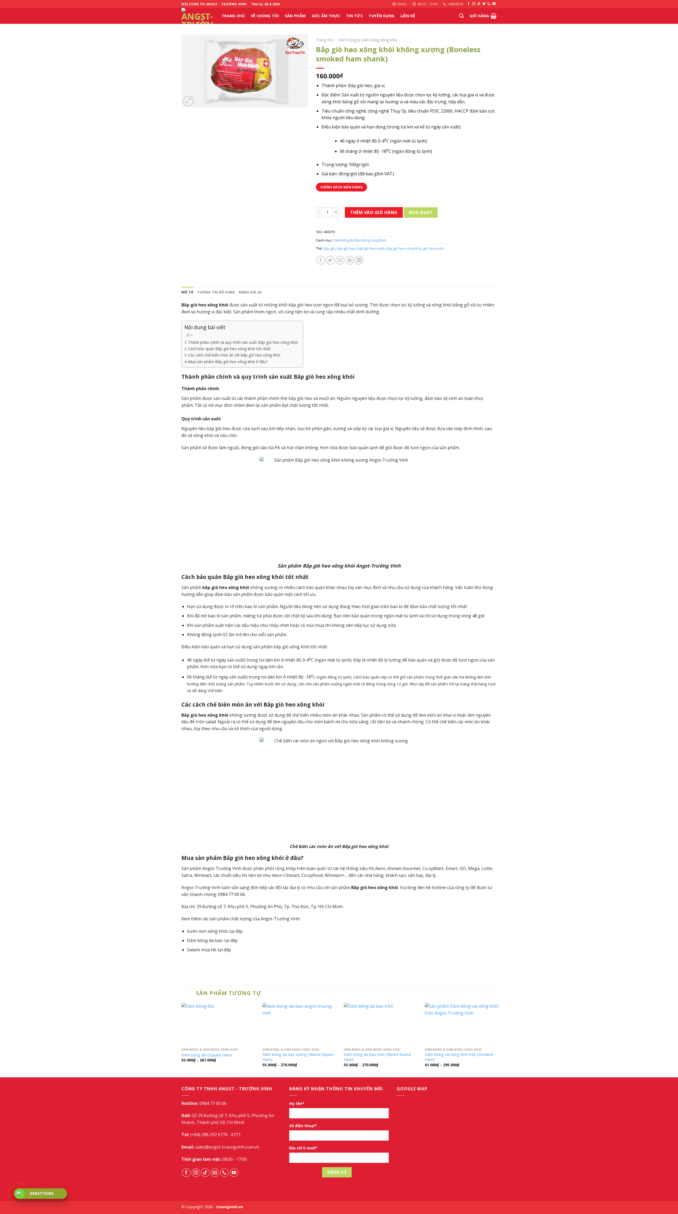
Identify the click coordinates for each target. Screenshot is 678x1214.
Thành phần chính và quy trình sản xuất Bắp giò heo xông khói (243, 342)
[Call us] (488, 4)
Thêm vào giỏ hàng (373, 212)
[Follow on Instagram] (473, 4)
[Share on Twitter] (330, 260)
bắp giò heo (346, 248)
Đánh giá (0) (250, 292)
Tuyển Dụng (381, 15)
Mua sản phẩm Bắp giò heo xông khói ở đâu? (228, 361)
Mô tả (187, 292)
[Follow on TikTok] (478, 4)
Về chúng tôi (265, 15)
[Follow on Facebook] (468, 4)
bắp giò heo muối (371, 248)
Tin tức (354, 15)
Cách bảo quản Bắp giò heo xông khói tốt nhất (229, 348)
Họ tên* (296, 1103)
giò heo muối (433, 248)
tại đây (236, 931)
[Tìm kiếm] (461, 16)
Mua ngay (420, 212)
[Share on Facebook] (320, 260)
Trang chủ (233, 15)
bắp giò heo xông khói (403, 248)
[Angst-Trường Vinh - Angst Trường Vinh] (197, 16)
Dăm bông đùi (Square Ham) (206, 1055)
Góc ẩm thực (326, 15)
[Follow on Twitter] (483, 4)
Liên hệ (407, 15)
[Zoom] (188, 101)
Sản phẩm (295, 15)
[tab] (187, 292)
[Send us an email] (215, 1172)
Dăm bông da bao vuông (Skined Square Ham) (298, 1057)
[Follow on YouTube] (494, 4)
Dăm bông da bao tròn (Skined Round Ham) (377, 1057)
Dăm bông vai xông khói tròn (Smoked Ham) (459, 1057)
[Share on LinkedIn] (359, 260)
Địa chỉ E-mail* (303, 1147)
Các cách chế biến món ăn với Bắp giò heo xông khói (234, 355)
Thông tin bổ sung (216, 292)
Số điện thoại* (303, 1125)
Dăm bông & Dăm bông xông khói (367, 39)
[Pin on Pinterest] (349, 260)
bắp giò (329, 248)
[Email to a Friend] (340, 260)
